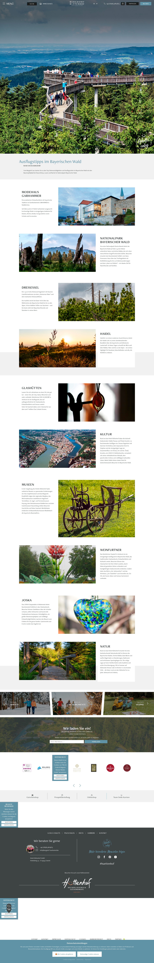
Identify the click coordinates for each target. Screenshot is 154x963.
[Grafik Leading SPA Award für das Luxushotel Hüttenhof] (94, 768)
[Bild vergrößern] (27, 849)
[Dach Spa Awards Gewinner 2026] (77, 768)
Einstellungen (60, 778)
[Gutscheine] (123, 3)
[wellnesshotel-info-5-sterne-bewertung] (27, 768)
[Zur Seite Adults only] (143, 142)
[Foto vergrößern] (96, 206)
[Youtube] (115, 857)
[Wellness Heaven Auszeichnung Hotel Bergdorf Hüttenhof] (44, 768)
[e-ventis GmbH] (124, 939)
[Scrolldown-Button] (77, 150)
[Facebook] (104, 857)
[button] (9, 84)
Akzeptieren (60, 775)
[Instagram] (99, 857)
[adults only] (107, 843)
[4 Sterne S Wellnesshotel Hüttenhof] (77, 885)
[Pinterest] (110, 857)
